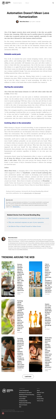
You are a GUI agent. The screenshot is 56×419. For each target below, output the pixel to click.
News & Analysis (23, 404)
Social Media (22, 398)
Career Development (24, 390)
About (27, 3)
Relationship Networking (25, 402)
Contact (39, 394)
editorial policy (28, 193)
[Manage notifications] (3, 413)
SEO (20, 407)
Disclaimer (39, 396)
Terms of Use (40, 400)
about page (38, 193)
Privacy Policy (40, 398)
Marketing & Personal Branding (26, 394)
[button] (28, 376)
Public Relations (23, 396)
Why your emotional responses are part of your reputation (26, 222)
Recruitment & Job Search (25, 392)
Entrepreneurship (23, 400)
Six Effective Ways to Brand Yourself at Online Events (24, 226)
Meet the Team (40, 392)
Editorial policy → (17, 206)
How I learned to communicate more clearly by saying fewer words (28, 218)
